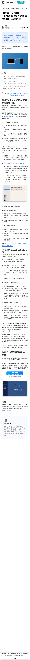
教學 (7, 9)
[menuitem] (20, 27)
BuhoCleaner (5, 360)
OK (15, 658)
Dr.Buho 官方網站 (6, 410)
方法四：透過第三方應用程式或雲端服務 (14, 86)
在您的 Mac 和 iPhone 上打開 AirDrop (14, 163)
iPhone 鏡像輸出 (8, 116)
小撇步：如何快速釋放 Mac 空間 (11, 88)
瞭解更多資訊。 (25, 655)
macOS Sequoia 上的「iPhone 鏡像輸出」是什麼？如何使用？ (19, 94)
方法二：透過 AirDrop (9, 81)
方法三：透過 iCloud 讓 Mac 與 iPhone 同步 (15, 83)
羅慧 (6, 26)
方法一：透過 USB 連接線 (10, 79)
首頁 (4, 9)
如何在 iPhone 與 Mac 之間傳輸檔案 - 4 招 (14, 76)
